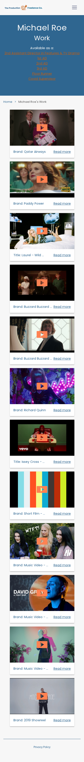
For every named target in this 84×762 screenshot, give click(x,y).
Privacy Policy (42, 747)
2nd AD (42, 63)
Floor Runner (42, 73)
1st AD (42, 58)
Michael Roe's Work (32, 102)
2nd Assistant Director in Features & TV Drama (42, 53)
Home (7, 102)
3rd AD (42, 68)
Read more (62, 151)
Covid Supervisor (42, 79)
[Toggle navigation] (74, 7)
